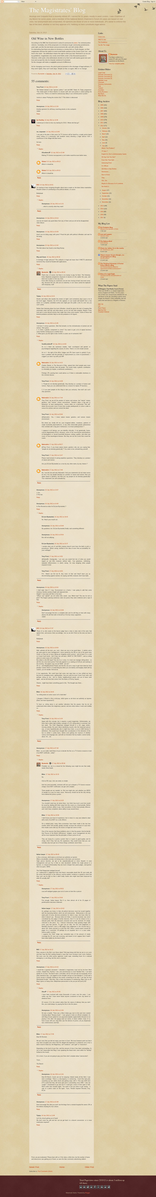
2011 (102, 122)
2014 (102, 209)
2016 (102, 214)
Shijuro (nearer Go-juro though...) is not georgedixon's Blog (112, 255)
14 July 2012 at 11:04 (50, 87)
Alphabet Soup (102, 80)
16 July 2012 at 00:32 (53, 257)
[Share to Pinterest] (74, 74)
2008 (102, 114)
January (104, 128)
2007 (102, 111)
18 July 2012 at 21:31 (57, 204)
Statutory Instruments (105, 84)
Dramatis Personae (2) (105, 76)
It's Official (105, 166)
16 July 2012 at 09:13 (53, 161)
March (104, 134)
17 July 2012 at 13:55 (56, 556)
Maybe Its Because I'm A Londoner (112, 183)
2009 (102, 117)
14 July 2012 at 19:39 (51, 231)
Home (62, 1167)
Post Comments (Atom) (45, 1171)
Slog (103, 177)
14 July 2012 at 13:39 (51, 120)
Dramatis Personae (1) (105, 74)
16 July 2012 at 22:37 (61, 543)
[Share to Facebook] (72, 74)
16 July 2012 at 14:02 (59, 344)
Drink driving (104, 243)
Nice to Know (106, 174)
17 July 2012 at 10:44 (56, 897)
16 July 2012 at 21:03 (56, 718)
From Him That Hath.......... (110, 160)
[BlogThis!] (68, 74)
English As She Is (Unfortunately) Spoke (114, 154)
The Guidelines (102, 42)
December (105, 202)
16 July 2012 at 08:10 (58, 272)
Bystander (45, 272)
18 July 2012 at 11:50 (56, 1010)
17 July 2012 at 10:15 (52, 774)
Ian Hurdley (40, 120)
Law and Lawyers (106, 234)
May (103, 140)
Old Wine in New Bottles (109, 169)
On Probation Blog (106, 227)
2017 (102, 217)
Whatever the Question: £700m (109, 229)
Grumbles (101, 90)
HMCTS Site (102, 39)
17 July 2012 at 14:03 (56, 571)
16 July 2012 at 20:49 (57, 526)
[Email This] (66, 74)
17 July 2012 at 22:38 (51, 1102)
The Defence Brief (106, 241)
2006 (102, 108)
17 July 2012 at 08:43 (52, 854)
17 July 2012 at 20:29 (53, 991)
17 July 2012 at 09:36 (58, 763)
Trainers (100, 88)
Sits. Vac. (105, 180)
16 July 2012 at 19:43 (47, 692)
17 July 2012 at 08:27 (56, 444)
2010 (102, 120)
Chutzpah (101, 82)
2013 (102, 206)
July (103, 146)
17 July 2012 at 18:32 (57, 908)
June (103, 143)
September (105, 193)
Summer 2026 (104, 236)
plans (76, 43)
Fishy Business (103, 92)
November (105, 199)
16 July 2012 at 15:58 (57, 610)
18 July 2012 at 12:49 (48, 1115)
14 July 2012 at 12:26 (51, 106)
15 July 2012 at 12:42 (51, 245)
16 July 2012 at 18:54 (51, 647)
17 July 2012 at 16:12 (46, 949)
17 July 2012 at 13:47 (56, 455)
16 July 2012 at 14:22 (56, 362)
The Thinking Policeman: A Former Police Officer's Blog (112, 264)
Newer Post (34, 1167)
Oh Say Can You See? (108, 157)
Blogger (87, 1193)
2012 (102, 125)
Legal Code (101, 72)
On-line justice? (104, 258)
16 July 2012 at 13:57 (51, 490)
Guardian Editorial (103, 312)
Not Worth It (105, 186)
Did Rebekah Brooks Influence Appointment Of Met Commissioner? (110, 267)
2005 (102, 105)
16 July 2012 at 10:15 (48, 296)
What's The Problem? (108, 148)
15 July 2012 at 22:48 (57, 152)
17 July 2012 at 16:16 (51, 967)
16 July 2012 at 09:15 (53, 170)
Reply (38, 100)
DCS (38, 185)
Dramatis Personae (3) (105, 78)
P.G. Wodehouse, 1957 (107, 250)
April (103, 137)
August (104, 190)
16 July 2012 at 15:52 (51, 587)
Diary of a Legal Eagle (107, 274)
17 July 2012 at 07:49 (51, 748)
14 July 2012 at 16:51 (46, 185)
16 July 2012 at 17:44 (56, 398)
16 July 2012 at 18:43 (61, 517)
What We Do (102, 95)
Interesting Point (107, 163)
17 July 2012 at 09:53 (57, 888)
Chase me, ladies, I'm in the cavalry (112, 248)
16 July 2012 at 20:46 (56, 414)
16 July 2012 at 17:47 (46, 628)
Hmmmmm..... (106, 172)
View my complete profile (116, 63)
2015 (102, 211)
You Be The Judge (104, 45)
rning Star (103, 310)
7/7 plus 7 (105, 151)
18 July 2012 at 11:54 (56, 1074)
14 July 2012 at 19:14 (51, 218)
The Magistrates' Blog (57, 10)
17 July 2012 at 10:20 (57, 800)
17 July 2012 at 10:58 (52, 815)
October (104, 196)
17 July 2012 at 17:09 (56, 470)
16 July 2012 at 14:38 (56, 381)
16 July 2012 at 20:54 (57, 534)
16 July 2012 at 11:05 (51, 323)
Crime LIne (101, 37)
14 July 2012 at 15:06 (53, 132)
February (105, 131)
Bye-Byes (101, 94)
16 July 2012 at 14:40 (51, 503)
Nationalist (45, 362)
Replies (41, 149)
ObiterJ (44, 161)
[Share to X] (70, 74)
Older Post (89, 1167)
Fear (99, 86)
